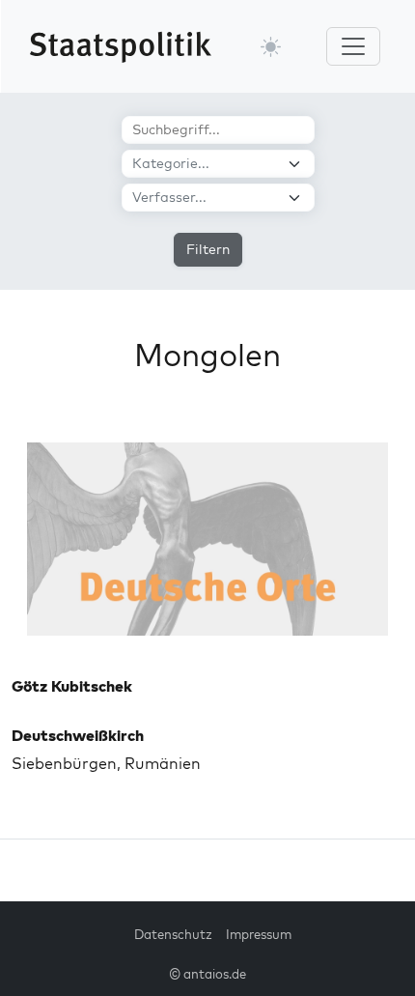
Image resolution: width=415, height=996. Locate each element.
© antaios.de (207, 974)
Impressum (258, 934)
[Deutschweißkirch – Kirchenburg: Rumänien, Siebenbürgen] (207, 539)
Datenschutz (173, 934)
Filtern (208, 249)
